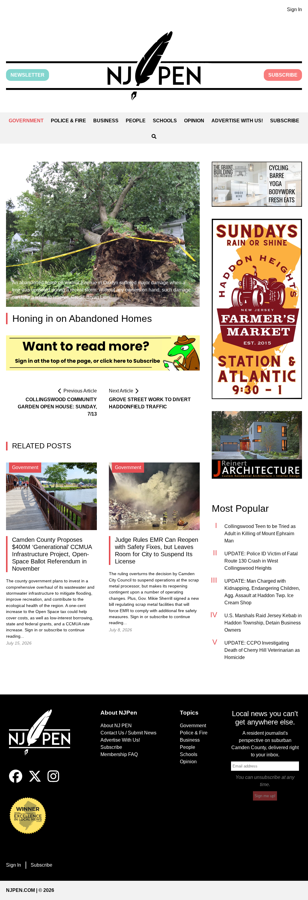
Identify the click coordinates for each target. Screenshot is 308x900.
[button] (154, 65)
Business (106, 120)
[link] (257, 184)
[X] (35, 781)
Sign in (31, 630)
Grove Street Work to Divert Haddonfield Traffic (150, 403)
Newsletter (28, 75)
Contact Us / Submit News (128, 732)
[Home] (43, 739)
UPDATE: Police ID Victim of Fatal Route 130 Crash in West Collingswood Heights (261, 561)
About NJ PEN (116, 725)
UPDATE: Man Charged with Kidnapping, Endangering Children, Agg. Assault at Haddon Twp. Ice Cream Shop (262, 591)
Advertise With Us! (237, 120)
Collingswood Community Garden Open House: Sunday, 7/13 (57, 406)
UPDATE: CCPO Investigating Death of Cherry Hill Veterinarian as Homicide (262, 650)
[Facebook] (15, 781)
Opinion (194, 120)
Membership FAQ (119, 754)
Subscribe (282, 75)
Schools (165, 120)
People (136, 120)
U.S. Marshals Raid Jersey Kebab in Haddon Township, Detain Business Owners (263, 623)
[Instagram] (53, 781)
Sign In (294, 9)
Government (26, 120)
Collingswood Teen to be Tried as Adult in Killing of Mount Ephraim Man (260, 533)
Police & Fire (68, 120)
